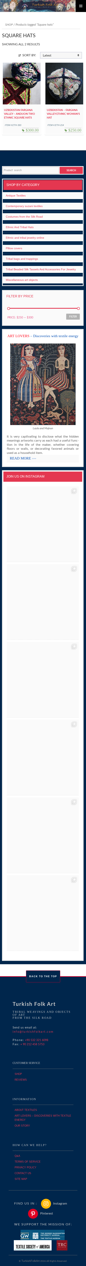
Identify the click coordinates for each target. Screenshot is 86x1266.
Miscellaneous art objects (22, 279)
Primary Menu (81, 6)
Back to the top (43, 976)
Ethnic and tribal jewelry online (25, 237)
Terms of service (28, 1161)
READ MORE (23, 458)
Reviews (21, 1079)
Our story (22, 1125)
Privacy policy (25, 1167)
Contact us (23, 1173)
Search (71, 170)
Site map (21, 1178)
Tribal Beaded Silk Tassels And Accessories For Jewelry (41, 269)
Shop (9, 24)
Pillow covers (14, 248)
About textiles (26, 1109)
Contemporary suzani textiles (24, 206)
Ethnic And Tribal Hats (20, 227)
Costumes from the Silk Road (24, 216)
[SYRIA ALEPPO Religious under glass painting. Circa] (43, 757)
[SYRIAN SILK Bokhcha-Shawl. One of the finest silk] (43, 835)
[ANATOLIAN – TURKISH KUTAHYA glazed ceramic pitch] (43, 524)
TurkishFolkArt (30, 1260)
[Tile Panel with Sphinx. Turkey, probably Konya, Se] (43, 602)
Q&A (17, 1155)
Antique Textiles (16, 195)
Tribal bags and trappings (22, 258)
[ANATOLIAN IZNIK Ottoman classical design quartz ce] (43, 680)
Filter (73, 316)
